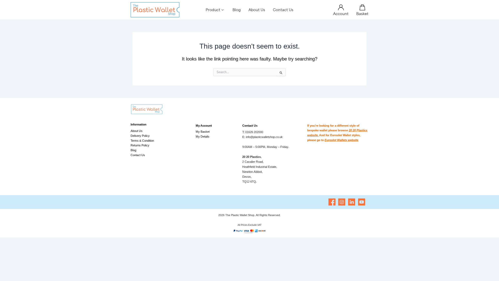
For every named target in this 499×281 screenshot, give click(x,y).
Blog (237, 9)
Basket (362, 13)
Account (341, 13)
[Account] (341, 7)
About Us (257, 9)
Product (213, 9)
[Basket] (362, 7)
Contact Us (283, 9)
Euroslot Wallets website (341, 140)
